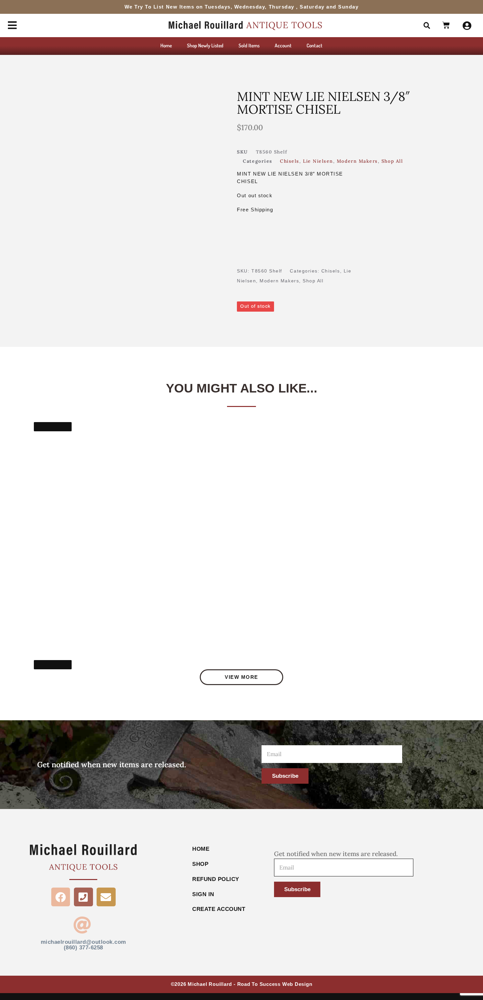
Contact (314, 45)
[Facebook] (60, 897)
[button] (427, 26)
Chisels (289, 161)
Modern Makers (357, 161)
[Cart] (446, 25)
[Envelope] (106, 897)
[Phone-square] (83, 897)
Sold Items (249, 45)
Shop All (392, 161)
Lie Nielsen (318, 161)
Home (166, 45)
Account (283, 45)
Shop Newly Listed (205, 45)
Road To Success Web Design (274, 984)
